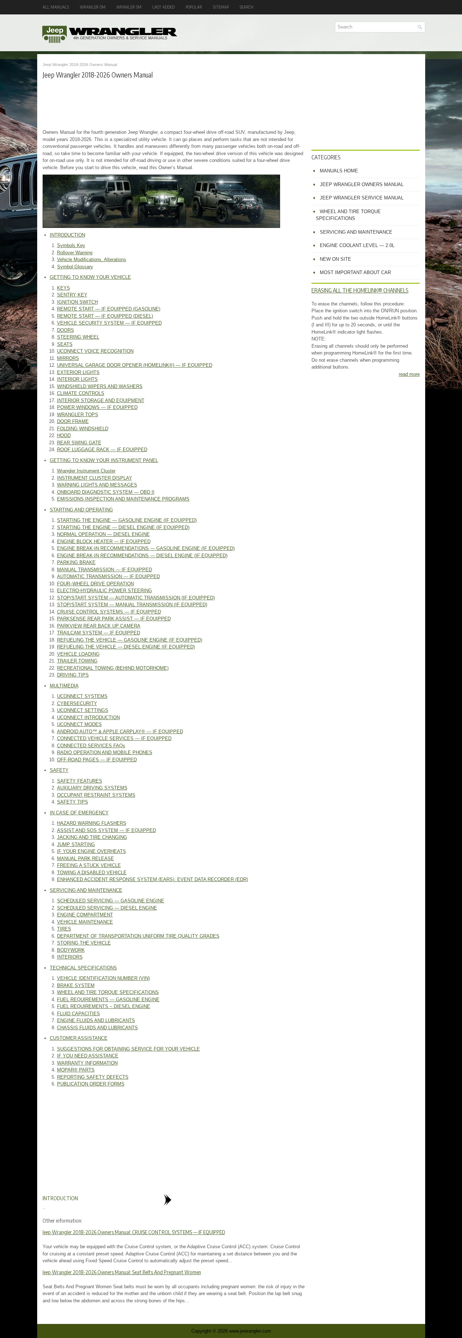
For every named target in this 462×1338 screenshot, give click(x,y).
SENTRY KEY (72, 295)
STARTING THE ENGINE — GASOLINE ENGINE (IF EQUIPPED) (127, 520)
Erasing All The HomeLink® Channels (360, 290)
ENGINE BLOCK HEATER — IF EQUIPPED (104, 541)
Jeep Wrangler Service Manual (362, 198)
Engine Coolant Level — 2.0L (357, 245)
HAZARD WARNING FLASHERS (91, 823)
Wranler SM (128, 7)
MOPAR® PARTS (76, 1070)
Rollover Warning (74, 252)
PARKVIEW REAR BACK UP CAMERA (98, 626)
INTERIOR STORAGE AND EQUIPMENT (100, 400)
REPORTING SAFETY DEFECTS (92, 1077)
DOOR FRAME (73, 421)
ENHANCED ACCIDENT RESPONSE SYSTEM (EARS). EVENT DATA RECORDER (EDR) (152, 879)
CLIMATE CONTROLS (80, 393)
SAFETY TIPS (72, 802)
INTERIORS (70, 957)
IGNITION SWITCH (77, 302)
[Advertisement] (174, 103)
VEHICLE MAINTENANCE (85, 922)
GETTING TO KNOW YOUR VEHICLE (90, 277)
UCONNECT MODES (79, 724)
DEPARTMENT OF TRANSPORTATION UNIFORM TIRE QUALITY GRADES (138, 936)
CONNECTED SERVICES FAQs (91, 745)
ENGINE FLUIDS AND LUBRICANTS (96, 1020)
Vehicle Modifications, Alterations (91, 259)
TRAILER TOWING (77, 661)
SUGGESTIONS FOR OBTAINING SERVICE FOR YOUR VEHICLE (128, 1049)
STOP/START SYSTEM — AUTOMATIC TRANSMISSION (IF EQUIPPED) (136, 597)
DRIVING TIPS (73, 675)
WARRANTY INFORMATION (87, 1063)
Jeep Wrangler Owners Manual (362, 184)
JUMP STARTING (76, 844)
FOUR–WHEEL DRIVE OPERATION (95, 583)
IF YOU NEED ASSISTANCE (87, 1055)
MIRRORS (68, 358)
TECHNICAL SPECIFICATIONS (83, 968)
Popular (194, 7)
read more (409, 374)
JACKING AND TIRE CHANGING (92, 837)
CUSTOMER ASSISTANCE (79, 1038)
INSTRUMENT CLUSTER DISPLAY (94, 478)
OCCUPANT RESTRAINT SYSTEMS (96, 795)
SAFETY (59, 770)
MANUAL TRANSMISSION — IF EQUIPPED (104, 569)
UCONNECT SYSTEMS (82, 696)
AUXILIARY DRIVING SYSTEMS (92, 788)
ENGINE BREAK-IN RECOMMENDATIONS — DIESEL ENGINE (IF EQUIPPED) (142, 555)
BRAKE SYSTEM (76, 985)
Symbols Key (71, 245)
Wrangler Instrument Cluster (86, 471)
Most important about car (355, 272)
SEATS (65, 344)
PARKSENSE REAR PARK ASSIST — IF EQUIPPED (114, 618)
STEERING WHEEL (78, 337)
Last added (163, 7)
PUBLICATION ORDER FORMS (91, 1084)
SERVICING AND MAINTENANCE (86, 890)
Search (246, 7)
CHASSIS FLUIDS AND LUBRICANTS (97, 1027)
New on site (335, 259)
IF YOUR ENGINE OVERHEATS (91, 851)
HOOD (64, 435)
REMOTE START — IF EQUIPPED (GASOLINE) (108, 309)
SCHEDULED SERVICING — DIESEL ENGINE (107, 908)
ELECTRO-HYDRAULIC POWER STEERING (104, 590)
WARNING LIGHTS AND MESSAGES (97, 485)
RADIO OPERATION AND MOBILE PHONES (104, 752)
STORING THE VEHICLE (84, 943)
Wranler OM (92, 7)
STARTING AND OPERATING (81, 509)
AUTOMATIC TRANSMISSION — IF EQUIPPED (108, 576)
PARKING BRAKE (76, 562)
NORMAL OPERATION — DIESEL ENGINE (103, 534)
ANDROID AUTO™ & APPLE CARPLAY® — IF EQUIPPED (120, 731)
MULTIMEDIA (64, 685)
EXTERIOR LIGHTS (78, 372)
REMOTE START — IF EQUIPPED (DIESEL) (105, 316)
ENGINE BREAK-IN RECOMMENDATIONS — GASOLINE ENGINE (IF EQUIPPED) (146, 548)
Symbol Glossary (75, 266)
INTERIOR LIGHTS (77, 379)
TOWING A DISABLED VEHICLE (92, 872)
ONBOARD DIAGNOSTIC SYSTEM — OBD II (105, 492)
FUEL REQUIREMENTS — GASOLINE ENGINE (108, 999)
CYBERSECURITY (77, 703)
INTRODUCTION (67, 235)
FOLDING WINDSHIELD (82, 428)
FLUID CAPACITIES (78, 1013)
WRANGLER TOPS (77, 414)
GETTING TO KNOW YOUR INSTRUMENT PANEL (104, 460)
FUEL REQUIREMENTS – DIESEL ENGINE (103, 1006)
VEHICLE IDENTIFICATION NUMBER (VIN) (103, 978)
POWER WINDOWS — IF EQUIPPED (97, 407)
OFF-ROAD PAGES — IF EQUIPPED (97, 759)
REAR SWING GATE (79, 442)
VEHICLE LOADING (78, 654)
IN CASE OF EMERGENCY (79, 812)
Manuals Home (339, 170)
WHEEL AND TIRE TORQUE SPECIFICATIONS (108, 992)
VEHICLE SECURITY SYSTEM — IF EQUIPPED (109, 323)
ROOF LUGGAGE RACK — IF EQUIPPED (102, 449)
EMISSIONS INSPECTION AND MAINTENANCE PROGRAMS (123, 499)
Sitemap (221, 7)
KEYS (63, 288)
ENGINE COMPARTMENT (85, 914)
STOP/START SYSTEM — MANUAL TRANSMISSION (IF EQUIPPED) (132, 604)
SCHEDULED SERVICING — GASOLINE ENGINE (110, 900)
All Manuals (56, 7)
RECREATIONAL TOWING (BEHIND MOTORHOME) (113, 668)
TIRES (64, 929)
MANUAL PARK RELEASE (85, 858)
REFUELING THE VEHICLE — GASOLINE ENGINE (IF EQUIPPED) (129, 640)
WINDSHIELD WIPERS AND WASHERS (100, 386)
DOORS (65, 330)
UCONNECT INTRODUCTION (88, 717)
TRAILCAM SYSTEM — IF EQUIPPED (98, 632)
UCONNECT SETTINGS (82, 710)
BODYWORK (71, 950)
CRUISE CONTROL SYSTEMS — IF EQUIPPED (109, 612)
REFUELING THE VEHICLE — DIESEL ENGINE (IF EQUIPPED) (126, 647)
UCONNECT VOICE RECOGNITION (95, 351)
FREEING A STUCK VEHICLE (89, 865)
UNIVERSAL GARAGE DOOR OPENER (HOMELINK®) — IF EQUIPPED (134, 365)
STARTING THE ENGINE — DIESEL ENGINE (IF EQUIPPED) (123, 527)
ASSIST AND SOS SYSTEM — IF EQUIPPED (106, 830)
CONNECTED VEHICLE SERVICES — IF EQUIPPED (114, 738)
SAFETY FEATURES (79, 781)
